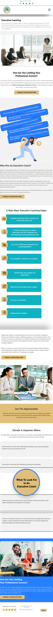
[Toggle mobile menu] (49, 10)
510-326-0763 (27, 1)
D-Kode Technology (28, 610)
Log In (43, 610)
